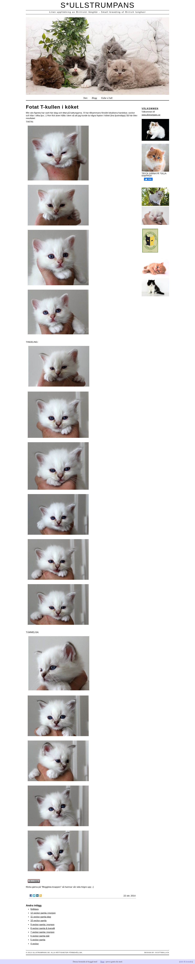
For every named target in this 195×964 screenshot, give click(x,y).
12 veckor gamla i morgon (43, 913)
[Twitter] (34, 895)
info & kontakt (186, 962)
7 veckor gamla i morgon (42, 932)
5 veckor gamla (37, 939)
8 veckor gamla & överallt (42, 928)
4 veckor (34, 943)
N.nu (102, 962)
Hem (85, 98)
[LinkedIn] (37, 895)
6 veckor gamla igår (40, 936)
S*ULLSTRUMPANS (97, 5)
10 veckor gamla (38, 920)
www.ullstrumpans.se (151, 115)
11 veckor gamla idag (40, 916)
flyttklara (34, 909)
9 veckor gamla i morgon (42, 924)
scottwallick (162, 952)
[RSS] (40, 895)
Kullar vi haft (106, 98)
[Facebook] (31, 895)
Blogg (94, 98)
